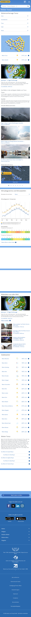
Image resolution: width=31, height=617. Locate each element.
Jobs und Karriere (15, 577)
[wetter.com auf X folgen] (13, 506)
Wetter (3, 528)
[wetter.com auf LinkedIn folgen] (18, 506)
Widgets (4, 531)
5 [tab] (18, 185)
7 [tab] (22, 185)
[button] (15, 528)
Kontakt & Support (15, 589)
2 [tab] (11, 185)
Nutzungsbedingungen (15, 606)
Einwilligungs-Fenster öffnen (15, 585)
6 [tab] (20, 185)
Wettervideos (5, 537)
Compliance (15, 598)
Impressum (15, 593)
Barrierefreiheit (15, 602)
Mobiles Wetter (5, 534)
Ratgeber (4, 540)
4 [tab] (15, 185)
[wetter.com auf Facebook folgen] (9, 506)
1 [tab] (8, 185)
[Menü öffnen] (28, 1)
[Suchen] (28, 6)
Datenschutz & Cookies (15, 581)
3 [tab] (13, 185)
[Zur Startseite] (6, 1)
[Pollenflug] (25, 2)
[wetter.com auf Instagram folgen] (22, 506)
